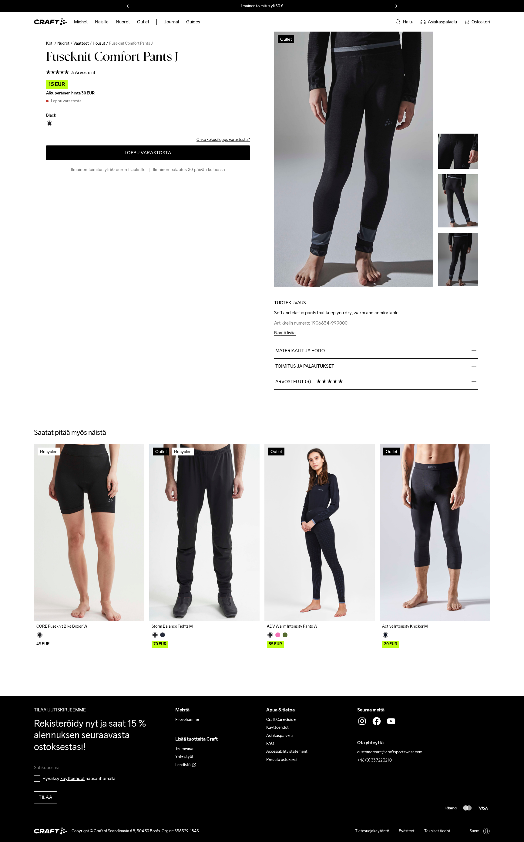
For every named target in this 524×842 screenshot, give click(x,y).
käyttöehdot (72, 778)
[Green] (285, 635)
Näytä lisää (285, 333)
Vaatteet (81, 43)
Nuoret (63, 43)
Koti (49, 43)
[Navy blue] (163, 635)
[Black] (39, 635)
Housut (99, 43)
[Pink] (278, 635)
